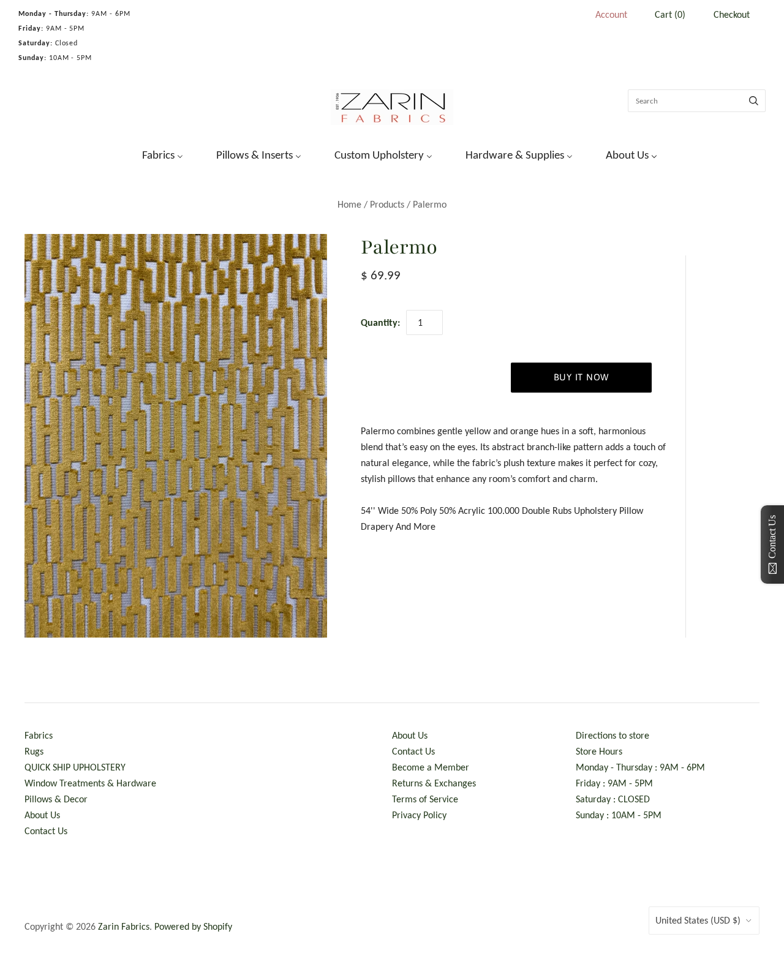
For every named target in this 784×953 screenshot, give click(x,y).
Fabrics (38, 735)
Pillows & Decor (56, 799)
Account (611, 14)
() (670, 14)
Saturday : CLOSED (613, 799)
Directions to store (612, 735)
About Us (42, 815)
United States (698, 920)
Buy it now (581, 377)
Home (349, 204)
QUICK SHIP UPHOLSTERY (75, 767)
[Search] (754, 100)
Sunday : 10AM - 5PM (619, 815)
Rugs (33, 751)
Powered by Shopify (193, 926)
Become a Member (430, 767)
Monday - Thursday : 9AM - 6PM (640, 767)
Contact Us (45, 831)
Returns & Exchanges (434, 783)
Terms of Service (425, 799)
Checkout (732, 14)
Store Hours (599, 751)
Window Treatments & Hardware (90, 783)
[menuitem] (155, 154)
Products (387, 204)
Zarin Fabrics (123, 926)
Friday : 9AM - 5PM (614, 783)
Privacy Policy (419, 815)
